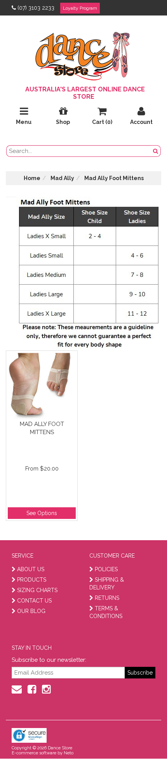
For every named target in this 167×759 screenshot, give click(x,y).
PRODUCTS (31, 580)
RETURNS (107, 598)
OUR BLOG (31, 611)
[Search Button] (156, 151)
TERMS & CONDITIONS (105, 612)
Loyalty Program (80, 8)
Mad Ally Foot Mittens (42, 428)
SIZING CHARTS (37, 590)
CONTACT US (34, 601)
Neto (68, 753)
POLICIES (106, 569)
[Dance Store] (83, 54)
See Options (41, 513)
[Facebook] (32, 689)
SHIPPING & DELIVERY (106, 584)
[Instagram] (46, 689)
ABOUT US (30, 569)
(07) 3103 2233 (35, 8)
